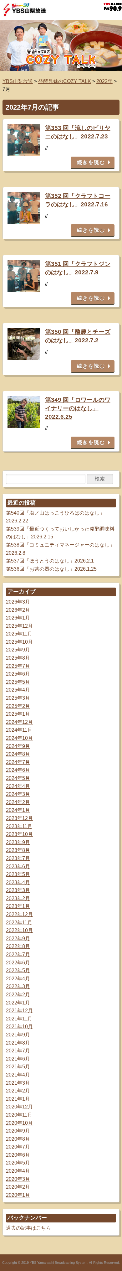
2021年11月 (19, 1018)
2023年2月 (18, 898)
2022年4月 (18, 978)
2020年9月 (18, 1131)
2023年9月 (18, 842)
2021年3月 (18, 1083)
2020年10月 (19, 1123)
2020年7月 (18, 1146)
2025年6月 (18, 674)
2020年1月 (18, 1195)
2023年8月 (18, 850)
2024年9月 (18, 746)
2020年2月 (18, 1187)
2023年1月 (18, 906)
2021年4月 (18, 1074)
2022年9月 (18, 938)
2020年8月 (18, 1139)
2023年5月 (18, 874)
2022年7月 (18, 954)
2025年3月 (18, 698)
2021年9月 (18, 1034)
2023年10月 (19, 834)
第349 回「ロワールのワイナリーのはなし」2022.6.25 (77, 408)
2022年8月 (18, 946)
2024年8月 (18, 754)
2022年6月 (18, 962)
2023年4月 (18, 882)
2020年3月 (18, 1179)
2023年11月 (19, 826)
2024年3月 (18, 794)
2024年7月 (18, 762)
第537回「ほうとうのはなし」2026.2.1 (50, 560)
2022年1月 (18, 1002)
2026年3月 (18, 601)
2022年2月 (18, 994)
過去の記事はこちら (28, 1228)
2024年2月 (18, 802)
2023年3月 (18, 890)
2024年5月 (18, 778)
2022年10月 (19, 930)
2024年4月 (18, 786)
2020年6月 (18, 1155)
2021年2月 (18, 1090)
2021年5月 (18, 1066)
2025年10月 (19, 642)
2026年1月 (18, 617)
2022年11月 (19, 922)
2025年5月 (18, 682)
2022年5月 (18, 970)
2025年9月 (18, 649)
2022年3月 (18, 986)
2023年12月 (19, 818)
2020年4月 (18, 1171)
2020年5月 (18, 1162)
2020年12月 (19, 1106)
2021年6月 (18, 1058)
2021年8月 (18, 1042)
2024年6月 (18, 770)
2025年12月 (19, 626)
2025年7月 (18, 666)
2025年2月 (18, 706)
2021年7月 (18, 1050)
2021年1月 (18, 1099)
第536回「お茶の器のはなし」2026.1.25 (51, 569)
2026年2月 (18, 610)
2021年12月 (19, 1010)
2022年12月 (19, 914)
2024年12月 (19, 722)
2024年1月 (18, 810)
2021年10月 (19, 1026)
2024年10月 (19, 738)
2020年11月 (19, 1115)
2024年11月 (19, 730)
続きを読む (91, 162)
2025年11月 (19, 633)
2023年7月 (18, 858)
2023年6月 (18, 866)
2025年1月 (18, 714)
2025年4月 (18, 690)
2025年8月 (18, 658)
